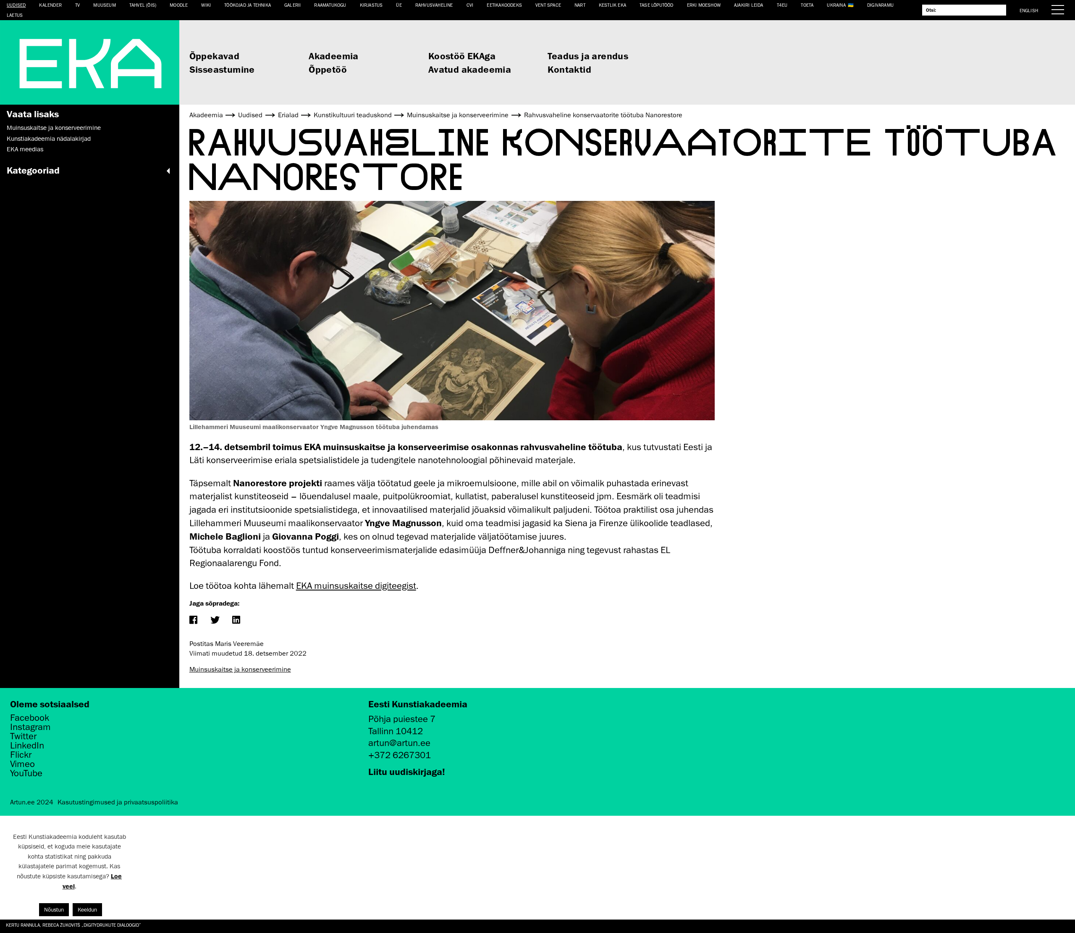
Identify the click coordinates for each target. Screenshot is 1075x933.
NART (579, 5)
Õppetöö (328, 69)
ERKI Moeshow (704, 5)
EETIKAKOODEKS (504, 5)
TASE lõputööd (657, 5)
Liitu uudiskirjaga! (406, 771)
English (1029, 10)
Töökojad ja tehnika (247, 5)
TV (77, 5)
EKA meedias (25, 149)
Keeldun (87, 909)
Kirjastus (371, 5)
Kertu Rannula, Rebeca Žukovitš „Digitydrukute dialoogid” (73, 925)
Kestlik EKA (612, 5)
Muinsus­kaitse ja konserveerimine (54, 128)
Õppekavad (214, 55)
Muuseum (104, 5)
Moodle (179, 5)
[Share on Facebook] (193, 620)
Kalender (50, 5)
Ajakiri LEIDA (748, 5)
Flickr (20, 754)
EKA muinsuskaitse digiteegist (356, 585)
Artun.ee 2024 (31, 802)
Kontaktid (569, 69)
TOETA (807, 5)
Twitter (23, 736)
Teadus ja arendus (588, 55)
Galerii (292, 5)
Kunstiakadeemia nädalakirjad (49, 138)
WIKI (206, 5)
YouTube (26, 773)
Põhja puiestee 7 (401, 719)
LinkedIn (27, 745)
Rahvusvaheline (434, 5)
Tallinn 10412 (395, 731)
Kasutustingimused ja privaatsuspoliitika (118, 802)
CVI (470, 5)
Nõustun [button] (54, 909)
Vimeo (22, 764)
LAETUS (15, 15)
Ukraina (836, 5)
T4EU (782, 5)
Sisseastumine (222, 69)
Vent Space (548, 5)
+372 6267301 (399, 755)
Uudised (16, 5)
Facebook (29, 717)
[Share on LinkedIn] (236, 620)
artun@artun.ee (399, 743)
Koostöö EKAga (462, 55)
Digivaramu (880, 5)
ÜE (398, 5)
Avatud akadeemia (469, 69)
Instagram (30, 727)
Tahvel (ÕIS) (142, 5)
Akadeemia (334, 55)
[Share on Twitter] (214, 620)
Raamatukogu (330, 5)
